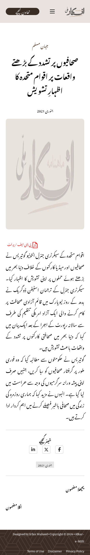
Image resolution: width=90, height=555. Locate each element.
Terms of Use (35, 551)
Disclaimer (55, 551)
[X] (46, 450)
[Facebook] (59, 450)
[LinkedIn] (33, 450)
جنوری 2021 (45, 465)
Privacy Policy (75, 551)
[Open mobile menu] (52, 11)
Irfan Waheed (38, 533)
